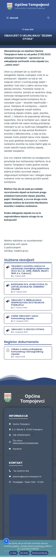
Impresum (17, 449)
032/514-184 (23, 471)
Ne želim (24, 553)
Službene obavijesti (19, 260)
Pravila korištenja (39, 553)
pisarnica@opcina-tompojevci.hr (27, 476)
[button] (48, 18)
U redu (13, 553)
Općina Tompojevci (32, 4)
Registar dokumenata (21, 342)
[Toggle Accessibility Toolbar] (6, 541)
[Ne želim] (52, 548)
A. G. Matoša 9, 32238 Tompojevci (27, 429)
